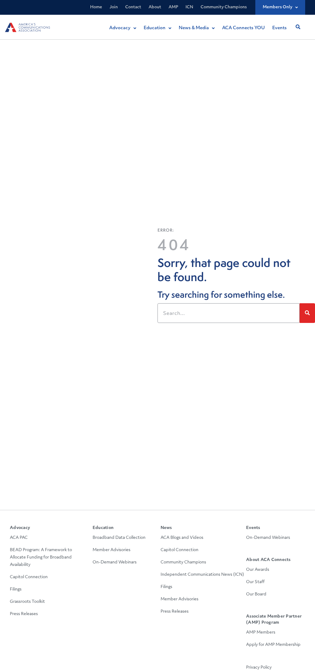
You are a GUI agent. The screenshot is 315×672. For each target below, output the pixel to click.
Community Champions (224, 7)
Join (114, 7)
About (155, 7)
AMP (173, 7)
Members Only (277, 7)
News (166, 528)
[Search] (307, 313)
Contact (133, 7)
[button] (297, 27)
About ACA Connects (268, 560)
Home (96, 7)
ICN (189, 7)
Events (253, 528)
